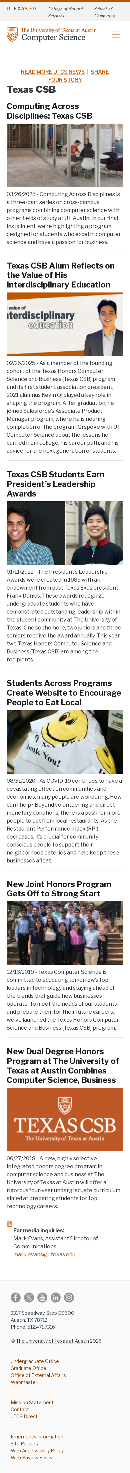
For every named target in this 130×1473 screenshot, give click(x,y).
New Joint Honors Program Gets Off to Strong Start (59, 889)
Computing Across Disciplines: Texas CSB (49, 111)
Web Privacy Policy (31, 1457)
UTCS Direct (24, 1416)
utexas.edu (23, 8)
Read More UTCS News (53, 72)
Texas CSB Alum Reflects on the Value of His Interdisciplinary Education (61, 275)
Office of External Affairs (38, 1375)
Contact (20, 1409)
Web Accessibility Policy (37, 1450)
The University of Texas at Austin (52, 1341)
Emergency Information (37, 1436)
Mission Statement (32, 1402)
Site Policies (24, 1443)
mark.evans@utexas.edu (44, 1254)
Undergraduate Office (35, 1361)
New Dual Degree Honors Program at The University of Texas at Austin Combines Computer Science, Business (63, 1066)
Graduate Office (28, 1368)
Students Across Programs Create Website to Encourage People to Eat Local (64, 692)
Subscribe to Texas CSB (9, 1224)
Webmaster (24, 1382)
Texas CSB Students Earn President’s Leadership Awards (55, 484)
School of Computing (104, 12)
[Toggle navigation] (116, 34)
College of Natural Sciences (65, 12)
